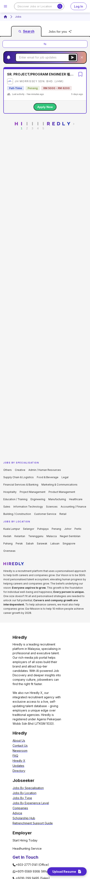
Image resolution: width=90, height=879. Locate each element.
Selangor (28, 528)
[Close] (82, 57)
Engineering (38, 499)
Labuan (54, 543)
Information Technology (28, 506)
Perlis (78, 528)
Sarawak (42, 543)
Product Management (62, 491)
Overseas (9, 550)
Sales (6, 506)
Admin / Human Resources (44, 469)
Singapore (69, 543)
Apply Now (45, 107)
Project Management (32, 491)
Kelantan (19, 536)
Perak (19, 543)
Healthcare (75, 499)
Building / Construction (17, 513)
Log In (78, 6)
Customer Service (45, 513)
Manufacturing (57, 499)
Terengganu (35, 536)
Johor (67, 528)
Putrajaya (43, 528)
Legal (65, 477)
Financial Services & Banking (20, 484)
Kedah (7, 536)
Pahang (8, 543)
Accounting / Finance (73, 506)
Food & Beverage (47, 477)
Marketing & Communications (59, 484)
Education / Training (15, 499)
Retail (62, 513)
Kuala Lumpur (11, 528)
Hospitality (10, 491)
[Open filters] (45, 44)
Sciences (52, 506)
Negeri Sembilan (70, 536)
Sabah (30, 543)
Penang (56, 528)
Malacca (51, 536)
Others (7, 469)
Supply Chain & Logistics (18, 477)
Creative (20, 469)
